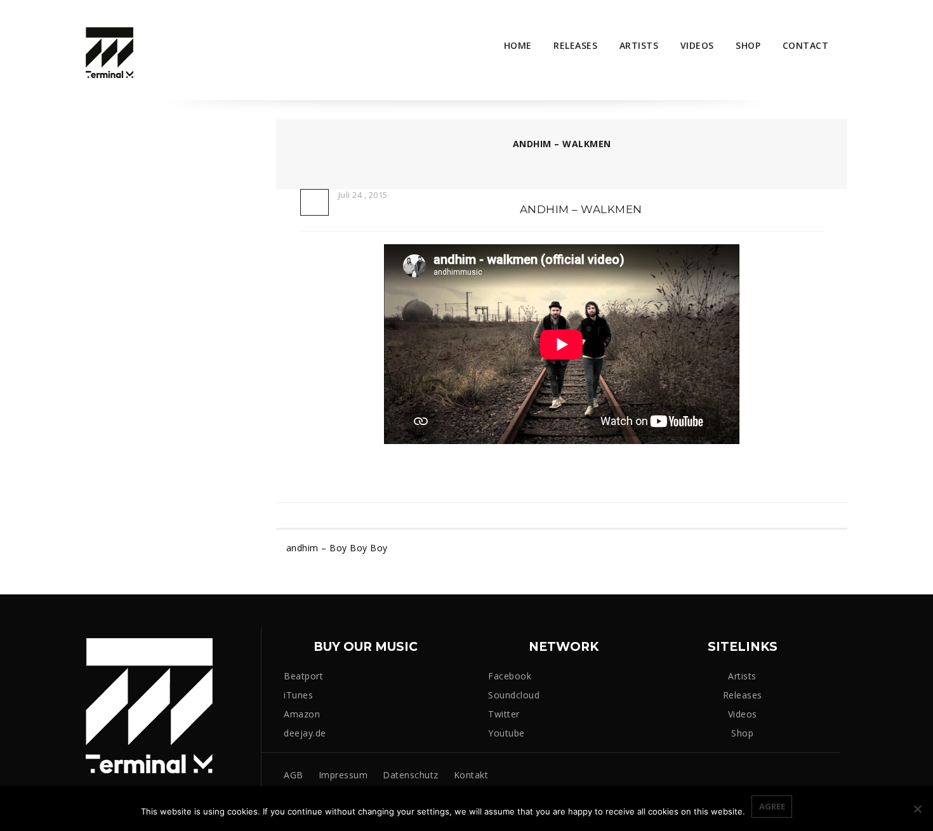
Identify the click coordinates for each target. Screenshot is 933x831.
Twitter (504, 714)
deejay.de (305, 733)
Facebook (509, 676)
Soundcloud (513, 695)
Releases (575, 45)
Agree (772, 806)
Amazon (302, 714)
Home (518, 45)
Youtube (506, 733)
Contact (806, 45)
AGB (293, 775)
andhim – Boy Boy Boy (337, 548)
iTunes (298, 695)
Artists (639, 45)
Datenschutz (411, 775)
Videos (697, 45)
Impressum (343, 775)
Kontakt (471, 775)
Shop (748, 45)
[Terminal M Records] (109, 52)
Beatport (303, 676)
